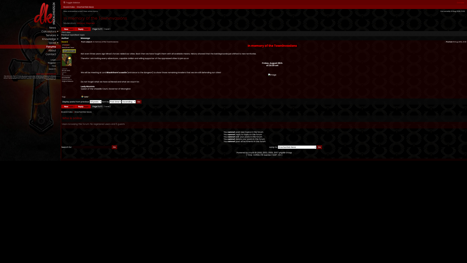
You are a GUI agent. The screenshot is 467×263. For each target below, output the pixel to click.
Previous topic (68, 35)
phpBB (251, 152)
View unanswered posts (72, 11)
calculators (48, 31)
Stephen (90, 23)
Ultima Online (28, 76)
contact (51, 54)
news (52, 27)
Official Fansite (17, 76)
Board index (69, 7)
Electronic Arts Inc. (12, 77)
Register (52, 62)
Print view (66, 32)
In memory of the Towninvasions (95, 18)
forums (51, 46)
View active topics (90, 11)
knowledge (49, 39)
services (51, 35)
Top (64, 96)
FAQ (54, 66)
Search (52, 69)
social (52, 43)
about (52, 50)
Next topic (80, 35)
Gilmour (81, 23)
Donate (460, 2)
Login (53, 59)
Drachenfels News (85, 7)
